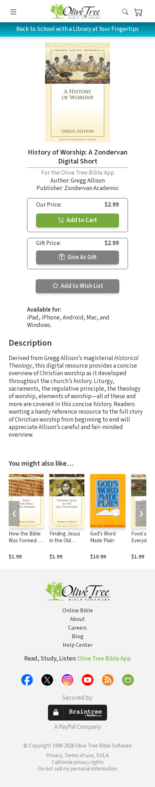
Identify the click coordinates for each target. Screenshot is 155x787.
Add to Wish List (81, 286)
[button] (125, 12)
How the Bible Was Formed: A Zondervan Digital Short (25, 544)
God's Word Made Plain (103, 537)
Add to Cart (81, 220)
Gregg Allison (88, 180)
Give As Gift (81, 257)
